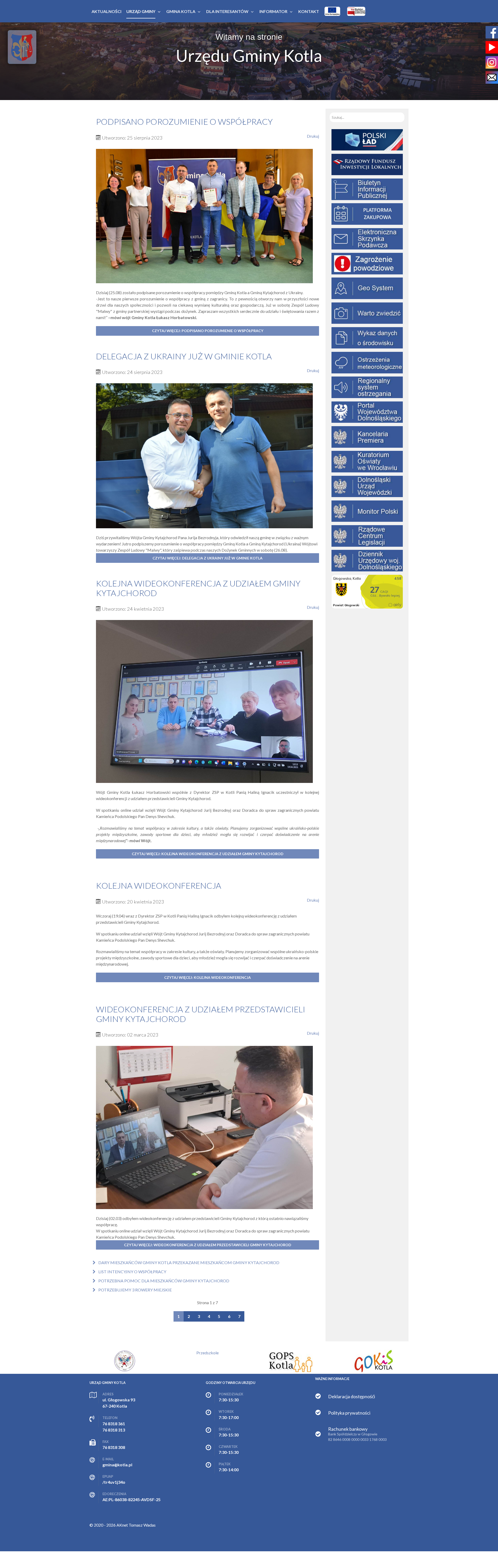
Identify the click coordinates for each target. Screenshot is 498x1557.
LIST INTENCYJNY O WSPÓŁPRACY (132, 1271)
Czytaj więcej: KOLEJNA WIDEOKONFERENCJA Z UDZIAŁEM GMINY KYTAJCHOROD (207, 854)
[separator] (140, 11)
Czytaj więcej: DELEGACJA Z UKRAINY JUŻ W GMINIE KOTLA (207, 558)
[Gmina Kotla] (22, 47)
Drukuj (313, 136)
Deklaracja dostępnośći (351, 1396)
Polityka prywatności (349, 1413)
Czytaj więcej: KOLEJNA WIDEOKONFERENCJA (207, 977)
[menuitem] (106, 11)
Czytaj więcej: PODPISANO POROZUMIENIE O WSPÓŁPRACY (207, 330)
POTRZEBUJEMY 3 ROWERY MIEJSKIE (135, 1289)
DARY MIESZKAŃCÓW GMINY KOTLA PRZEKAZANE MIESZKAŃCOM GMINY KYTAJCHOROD (188, 1262)
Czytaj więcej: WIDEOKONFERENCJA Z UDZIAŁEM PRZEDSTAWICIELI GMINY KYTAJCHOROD (207, 1245)
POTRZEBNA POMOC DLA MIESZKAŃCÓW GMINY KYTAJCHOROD (163, 1280)
